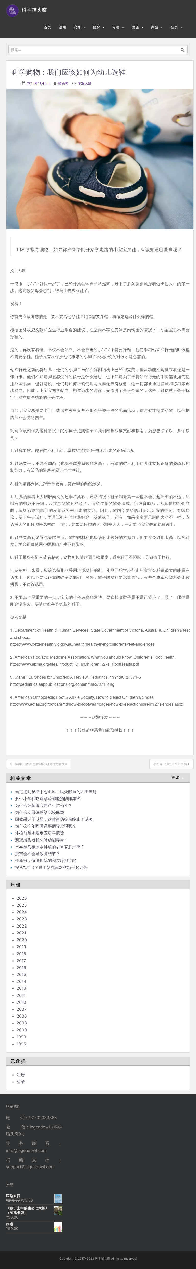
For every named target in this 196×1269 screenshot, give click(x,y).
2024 (22, 912)
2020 (22, 939)
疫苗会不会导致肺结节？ (37, 853)
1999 (21, 1036)
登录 (21, 1081)
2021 (21, 932)
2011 (21, 995)
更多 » (178, 778)
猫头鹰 (63, 83)
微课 (135, 26)
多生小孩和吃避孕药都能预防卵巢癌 (47, 798)
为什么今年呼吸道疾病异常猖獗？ (45, 826)
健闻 (62, 26)
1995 (21, 1043)
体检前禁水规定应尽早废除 (39, 832)
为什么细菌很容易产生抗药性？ (43, 805)
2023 (22, 918)
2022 (22, 926)
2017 (21, 960)
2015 (21, 974)
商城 (154, 26)
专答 (115, 26)
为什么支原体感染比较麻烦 (39, 812)
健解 (96, 26)
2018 (21, 953)
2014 (21, 981)
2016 (21, 967)
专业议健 (84, 83)
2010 (21, 1002)
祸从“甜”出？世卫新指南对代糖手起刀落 (51, 867)
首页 (47, 26)
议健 (77, 26)
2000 (22, 1029)
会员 (174, 26)
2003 (22, 1022)
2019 (21, 946)
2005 (22, 1016)
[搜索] (183, 49)
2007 (22, 1009)
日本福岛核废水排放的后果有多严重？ (49, 846)
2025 (22, 905)
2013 (21, 988)
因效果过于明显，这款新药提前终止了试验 (54, 819)
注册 (21, 1074)
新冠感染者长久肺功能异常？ (41, 839)
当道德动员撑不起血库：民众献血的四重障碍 (56, 791)
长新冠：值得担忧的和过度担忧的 (45, 860)
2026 (22, 898)
